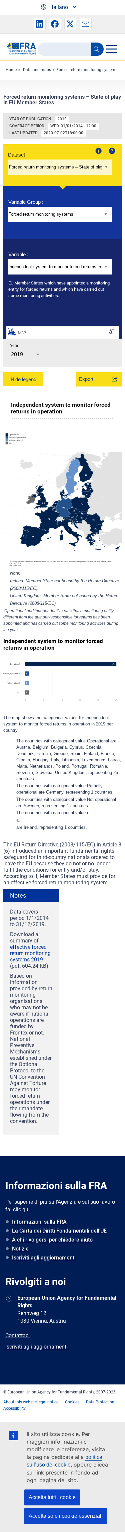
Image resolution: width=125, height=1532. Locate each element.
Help (111, 150)
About (98, 150)
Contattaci (17, 1335)
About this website (20, 1402)
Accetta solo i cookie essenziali (66, 1516)
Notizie (20, 1249)
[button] (40, 24)
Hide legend (23, 379)
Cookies (72, 1402)
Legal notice (47, 1402)
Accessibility (14, 1408)
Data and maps (37, 69)
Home (11, 69)
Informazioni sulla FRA (39, 1222)
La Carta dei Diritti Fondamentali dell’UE (59, 1231)
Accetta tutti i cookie (52, 1497)
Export (86, 379)
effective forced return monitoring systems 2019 (30, 953)
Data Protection (100, 1402)
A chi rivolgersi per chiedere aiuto (52, 1240)
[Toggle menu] (111, 49)
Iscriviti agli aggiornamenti (44, 1258)
